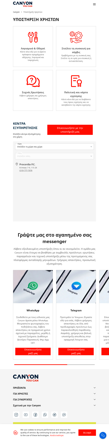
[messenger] (64, 415)
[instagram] (16, 415)
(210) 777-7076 (25, 170)
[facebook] (35, 415)
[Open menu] (94, 4)
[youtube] (26, 415)
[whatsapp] (45, 415)
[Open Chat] (102, 435)
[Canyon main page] (22, 4)
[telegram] (54, 415)
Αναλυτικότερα (57, 435)
